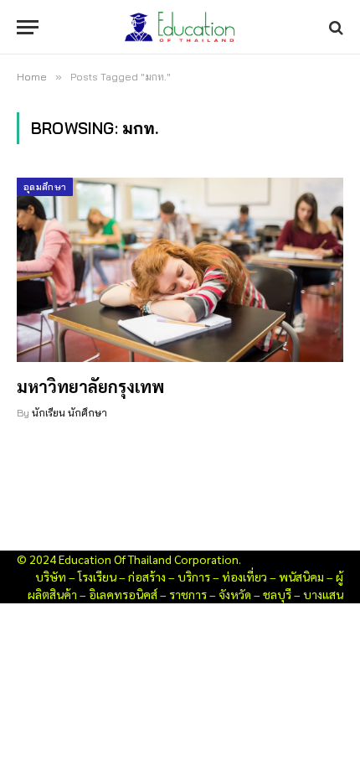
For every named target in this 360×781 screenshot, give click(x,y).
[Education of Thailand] (180, 27)
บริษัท (50, 576)
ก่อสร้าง (147, 576)
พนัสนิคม (301, 576)
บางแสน (323, 594)
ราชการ (188, 594)
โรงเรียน (97, 576)
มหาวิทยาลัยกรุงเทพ (90, 386)
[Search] (334, 27)
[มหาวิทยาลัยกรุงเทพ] (180, 269)
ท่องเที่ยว (244, 576)
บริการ (193, 576)
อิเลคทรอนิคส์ (123, 594)
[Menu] (28, 27)
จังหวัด (235, 594)
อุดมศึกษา (44, 187)
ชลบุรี (277, 594)
